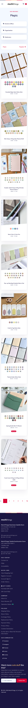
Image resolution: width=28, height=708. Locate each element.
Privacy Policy (5, 626)
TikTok (6, 658)
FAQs (2, 563)
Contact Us (4, 560)
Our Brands (14, 11)
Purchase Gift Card (6, 588)
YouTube (6, 654)
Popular (21, 47)
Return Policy (5, 614)
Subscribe (23, 680)
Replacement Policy (7, 620)
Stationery (8, 37)
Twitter (6, 651)
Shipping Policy (5, 611)
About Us (4, 598)
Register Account (6, 576)
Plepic (14, 15)
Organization (8, 30)
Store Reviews (5, 601)
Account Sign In (5, 579)
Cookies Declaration (7, 629)
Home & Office (9, 24)
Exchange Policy (6, 617)
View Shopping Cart (7, 573)
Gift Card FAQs (5, 591)
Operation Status (6, 604)
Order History (5, 582)
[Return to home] (13, 4)
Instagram (7, 644)
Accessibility (5, 566)
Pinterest (6, 647)
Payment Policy (5, 623)
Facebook (7, 641)
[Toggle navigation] (2, 4)
